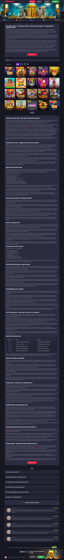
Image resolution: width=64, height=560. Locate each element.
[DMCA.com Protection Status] (54, 548)
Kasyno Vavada (32, 54)
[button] (1, 11)
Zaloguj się (39, 1)
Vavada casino (8, 429)
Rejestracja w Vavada (32, 462)
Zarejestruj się (32, 1)
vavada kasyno (37, 446)
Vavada (30, 125)
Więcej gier (32, 112)
